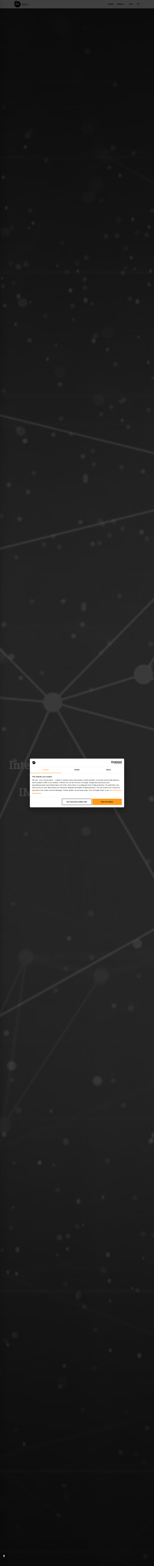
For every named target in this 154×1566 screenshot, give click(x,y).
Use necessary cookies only (77, 802)
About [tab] (108, 770)
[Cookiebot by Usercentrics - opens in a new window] (113, 762)
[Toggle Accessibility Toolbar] (4, 1556)
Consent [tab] (45, 770)
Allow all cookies (107, 802)
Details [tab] (77, 770)
